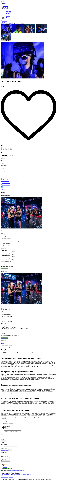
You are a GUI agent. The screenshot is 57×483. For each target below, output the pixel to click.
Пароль (2, 448)
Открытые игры (7, 18)
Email (2, 459)
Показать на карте (5, 181)
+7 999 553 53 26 (6, 183)
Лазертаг (5, 4)
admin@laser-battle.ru (14, 470)
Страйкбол (5, 7)
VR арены (8, 11)
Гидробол (8, 9)
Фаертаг (8, 16)
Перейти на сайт (6, 185)
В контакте (21, 470)
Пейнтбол (5, 6)
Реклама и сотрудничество (7, 477)
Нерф (7, 14)
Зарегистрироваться (5, 460)
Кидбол (8, 13)
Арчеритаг (8, 12)
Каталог (5, 465)
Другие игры (6, 8)
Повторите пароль (5, 457)
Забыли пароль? (4, 450)
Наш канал (4, 475)
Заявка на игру (4, 268)
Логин (2, 447)
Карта (4, 3)
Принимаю (3, 481)
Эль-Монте (4, 21)
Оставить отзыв (4, 343)
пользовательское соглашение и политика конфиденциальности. (16, 474)
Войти (10, 450)
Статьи (5, 17)
